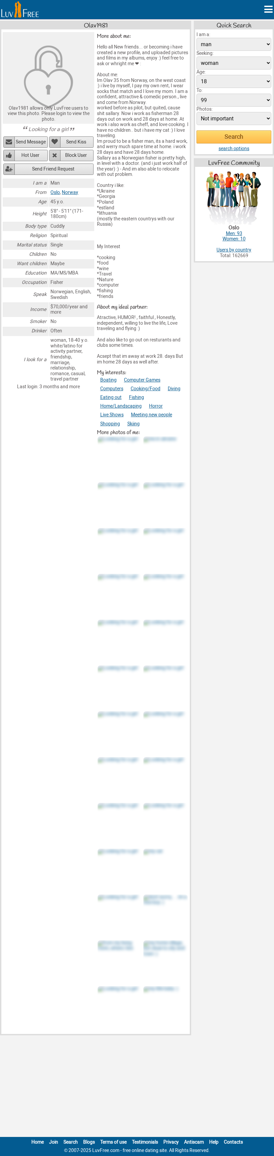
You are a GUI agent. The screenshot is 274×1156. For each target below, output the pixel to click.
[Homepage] (20, 9)
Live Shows (112, 415)
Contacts (233, 1142)
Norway (70, 192)
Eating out (111, 397)
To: (199, 90)
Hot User (30, 155)
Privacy (171, 1142)
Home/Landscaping (121, 406)
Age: (201, 72)
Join (53, 1142)
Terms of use (113, 1142)
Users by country (234, 250)
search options (234, 148)
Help (214, 1142)
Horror (156, 406)
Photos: (204, 109)
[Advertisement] (137, 1087)
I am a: (203, 34)
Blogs (89, 1142)
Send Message (31, 142)
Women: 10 (234, 239)
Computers (111, 389)
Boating (108, 380)
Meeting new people (151, 415)
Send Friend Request (53, 169)
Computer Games (142, 380)
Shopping (110, 424)
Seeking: (205, 53)
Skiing (133, 424)
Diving (174, 389)
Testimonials (145, 1142)
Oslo (55, 192)
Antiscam (194, 1142)
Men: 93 (234, 233)
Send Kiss (76, 142)
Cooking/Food (145, 389)
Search (70, 1142)
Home (37, 1142)
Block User (76, 155)
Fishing (136, 397)
